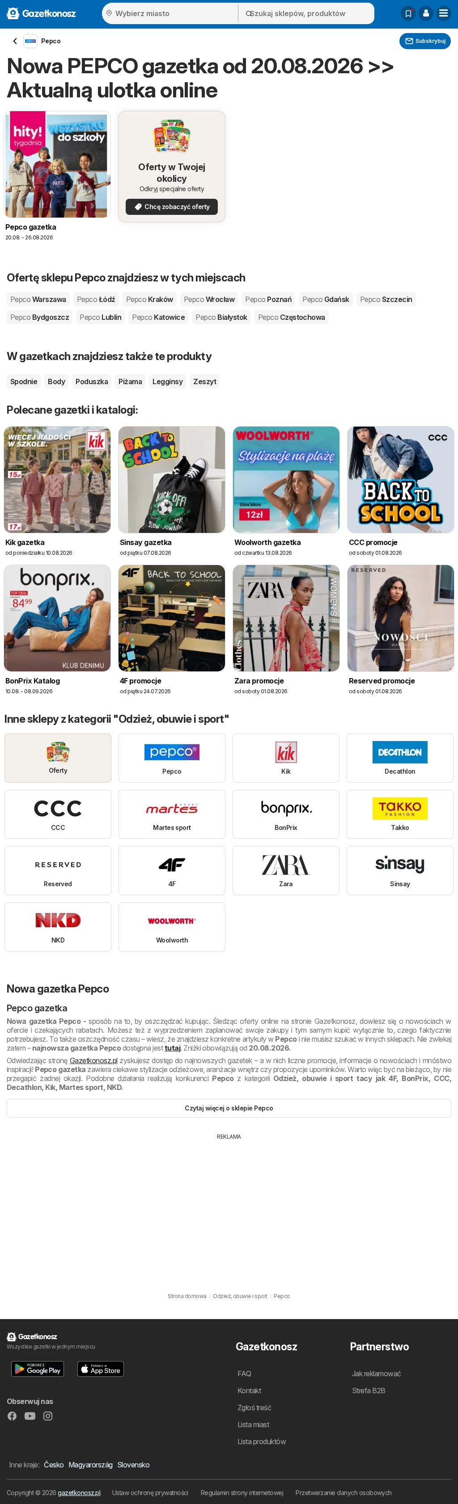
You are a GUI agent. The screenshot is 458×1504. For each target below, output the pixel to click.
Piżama (130, 381)
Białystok (221, 317)
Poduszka (92, 381)
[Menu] (443, 13)
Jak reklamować (376, 1373)
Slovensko (133, 1464)
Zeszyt (204, 381)
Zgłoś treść (254, 1407)
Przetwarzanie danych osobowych (344, 1492)
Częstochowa (291, 317)
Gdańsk (325, 299)
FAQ (244, 1373)
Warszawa (38, 299)
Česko (54, 1464)
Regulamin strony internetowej (242, 1492)
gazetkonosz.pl (79, 1492)
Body (56, 381)
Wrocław (209, 299)
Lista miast (253, 1424)
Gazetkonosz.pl (94, 1060)
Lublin (100, 317)
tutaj (172, 1047)
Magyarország (90, 1464)
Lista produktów (261, 1441)
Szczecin (386, 299)
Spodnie (23, 381)
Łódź (96, 299)
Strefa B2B (369, 1390)
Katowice (158, 317)
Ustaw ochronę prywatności (150, 1492)
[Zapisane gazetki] (408, 13)
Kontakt (249, 1390)
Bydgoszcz (39, 317)
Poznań (268, 299)
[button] (425, 13)
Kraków (149, 299)
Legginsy (167, 381)
